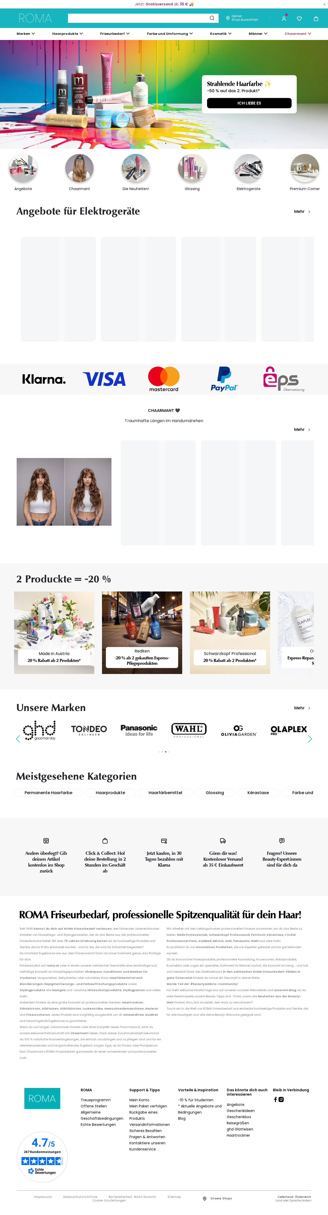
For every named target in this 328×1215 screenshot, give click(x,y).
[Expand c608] (309, 33)
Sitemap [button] (174, 1197)
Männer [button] (256, 33)
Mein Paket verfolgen (148, 1106)
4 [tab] (169, 143)
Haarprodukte (110, 793)
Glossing (215, 793)
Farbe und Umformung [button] (167, 33)
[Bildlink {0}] (164, 94)
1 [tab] (158, 143)
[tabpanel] (164, 94)
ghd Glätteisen (240, 1129)
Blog (182, 1118)
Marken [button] (23, 33)
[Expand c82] (230, 33)
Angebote (235, 1104)
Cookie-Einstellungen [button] (109, 1200)
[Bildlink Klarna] (44, 379)
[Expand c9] (128, 33)
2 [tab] (162, 143)
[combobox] (143, 18)
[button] (283, 18)
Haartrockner (238, 1135)
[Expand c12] (191, 33)
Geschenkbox (239, 1116)
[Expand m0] (33, 33)
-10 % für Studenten (195, 1100)
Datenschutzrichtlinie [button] (80, 1197)
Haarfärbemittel (165, 793)
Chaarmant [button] (295, 33)
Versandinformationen (149, 1124)
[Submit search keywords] (211, 17)
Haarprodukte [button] (65, 33)
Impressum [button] (43, 1197)
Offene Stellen (94, 1106)
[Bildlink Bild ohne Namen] (104, 379)
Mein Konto (139, 1100)
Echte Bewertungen (98, 1124)
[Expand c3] (81, 33)
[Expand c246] (266, 33)
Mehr (299, 211)
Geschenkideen (241, 1110)
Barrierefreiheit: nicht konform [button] (132, 1197)
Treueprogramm (96, 1100)
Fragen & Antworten (147, 1136)
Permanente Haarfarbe (48, 793)
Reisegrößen (238, 1123)
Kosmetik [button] (218, 33)
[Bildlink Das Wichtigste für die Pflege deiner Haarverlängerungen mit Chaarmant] (64, 492)
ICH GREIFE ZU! (249, 103)
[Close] (324, 4)
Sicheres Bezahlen (145, 1130)
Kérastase (258, 793)
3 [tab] (165, 143)
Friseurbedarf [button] (112, 33)
